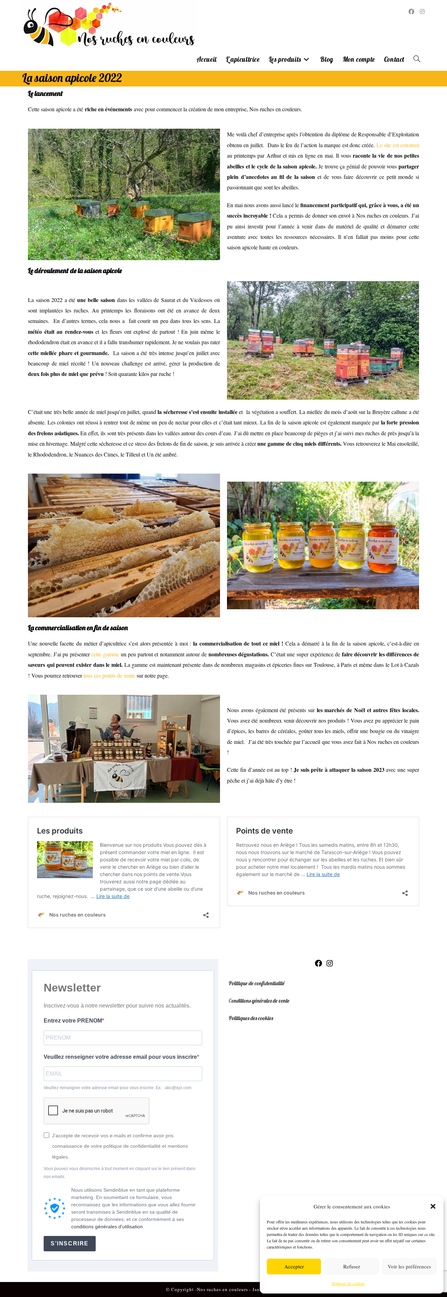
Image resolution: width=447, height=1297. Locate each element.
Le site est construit (397, 145)
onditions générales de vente (261, 1000)
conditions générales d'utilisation (107, 1226)
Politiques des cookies (251, 1018)
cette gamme (104, 654)
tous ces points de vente (108, 675)
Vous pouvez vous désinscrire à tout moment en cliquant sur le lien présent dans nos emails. (120, 1172)
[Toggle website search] (417, 59)
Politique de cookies (348, 1283)
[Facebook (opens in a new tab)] (411, 11)
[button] (433, 1206)
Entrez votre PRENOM (73, 1021)
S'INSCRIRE (70, 1243)
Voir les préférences (409, 1266)
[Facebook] (318, 965)
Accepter (294, 1266)
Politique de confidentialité (257, 983)
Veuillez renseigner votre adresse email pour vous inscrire (120, 1057)
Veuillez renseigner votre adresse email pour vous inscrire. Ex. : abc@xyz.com (117, 1087)
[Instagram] (329, 965)
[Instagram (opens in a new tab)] (422, 11)
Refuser (351, 1266)
